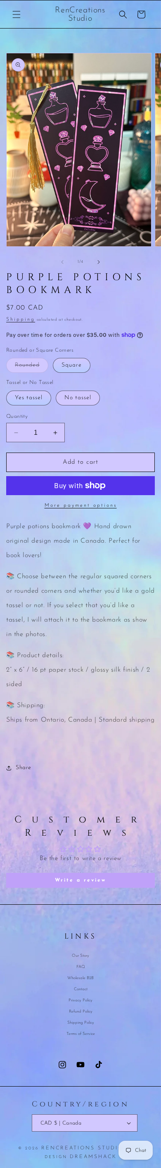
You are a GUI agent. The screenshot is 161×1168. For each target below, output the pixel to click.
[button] (16, 14)
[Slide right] (99, 262)
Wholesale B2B (80, 978)
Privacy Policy (80, 1000)
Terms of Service (80, 1034)
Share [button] (23, 768)
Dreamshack (93, 1156)
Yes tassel (29, 398)
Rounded (31, 367)
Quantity (17, 416)
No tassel (77, 398)
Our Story (80, 955)
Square (72, 365)
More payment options (81, 505)
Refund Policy (80, 1011)
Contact (81, 989)
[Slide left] (62, 262)
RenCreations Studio (82, 1148)
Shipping (20, 319)
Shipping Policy (80, 1022)
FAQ (80, 967)
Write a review (80, 880)
